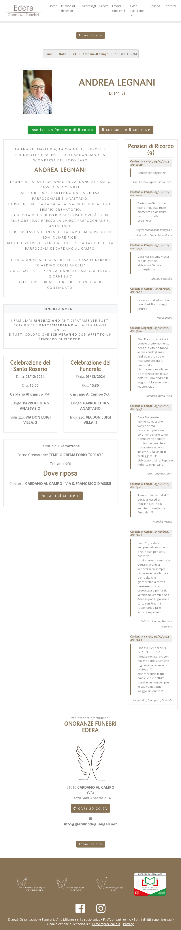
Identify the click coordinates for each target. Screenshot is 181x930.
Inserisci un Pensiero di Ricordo (61, 130)
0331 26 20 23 (92, 808)
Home (52, 6)
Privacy (128, 924)
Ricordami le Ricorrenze (126, 130)
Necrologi (89, 6)
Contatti (170, 6)
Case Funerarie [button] (137, 8)
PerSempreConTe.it (106, 924)
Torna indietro (90, 35)
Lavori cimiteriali (119, 8)
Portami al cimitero (60, 496)
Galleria (154, 6)
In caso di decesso (68, 8)
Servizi (103, 6)
